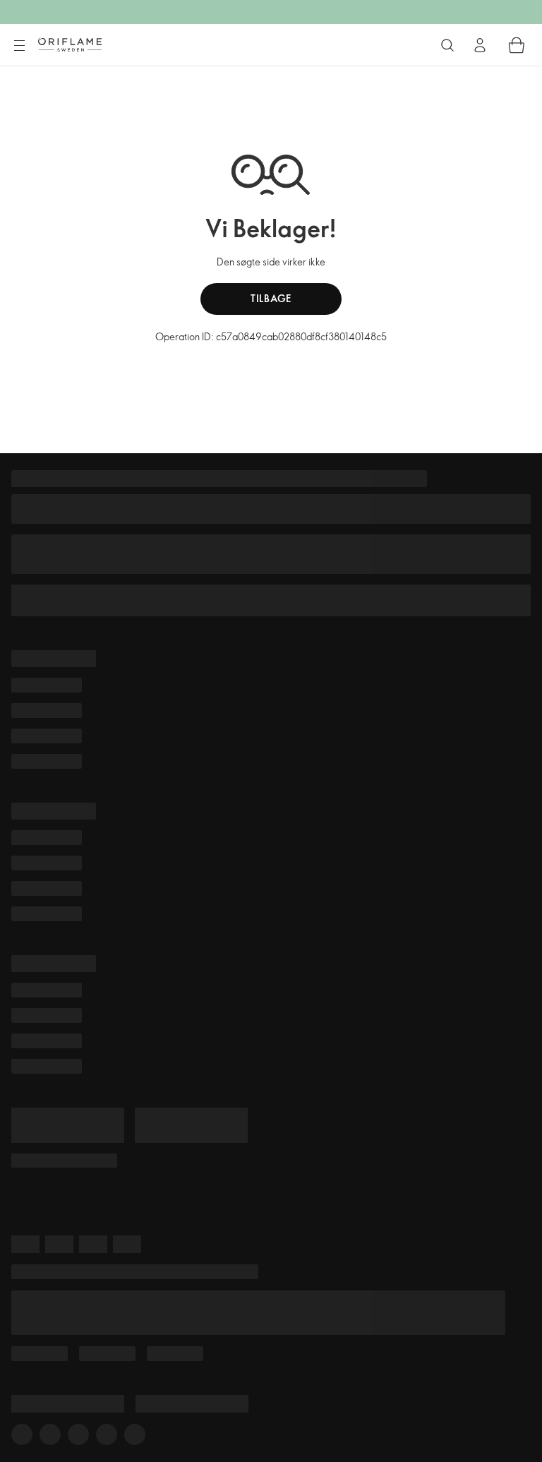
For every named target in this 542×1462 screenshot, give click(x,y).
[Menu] (19, 45)
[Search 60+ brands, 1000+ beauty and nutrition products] (447, 45)
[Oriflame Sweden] (70, 44)
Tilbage (271, 298)
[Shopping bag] (516, 45)
